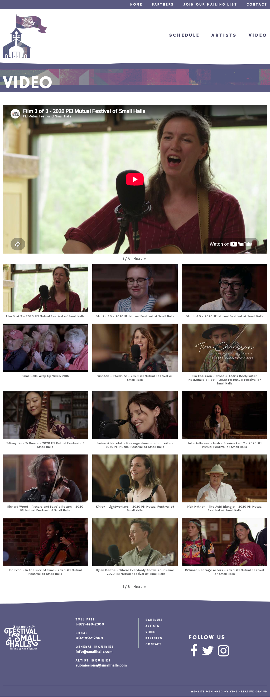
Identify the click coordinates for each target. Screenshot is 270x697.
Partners (163, 4)
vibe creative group (248, 691)
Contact (257, 4)
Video (258, 35)
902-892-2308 (89, 638)
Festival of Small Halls (25, 36)
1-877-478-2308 (90, 624)
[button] (140, 258)
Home (136, 4)
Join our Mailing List (210, 4)
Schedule (184, 35)
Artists (224, 35)
